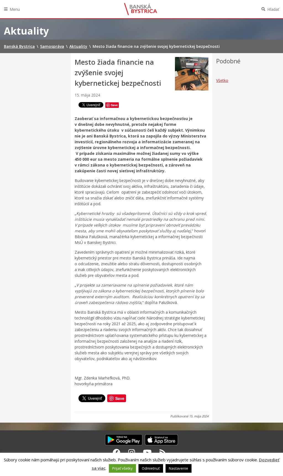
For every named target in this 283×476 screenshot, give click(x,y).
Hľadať (273, 9)
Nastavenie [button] (178, 468)
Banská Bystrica (140, 9)
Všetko (222, 80)
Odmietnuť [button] (151, 468)
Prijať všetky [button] (122, 468)
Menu (15, 9)
